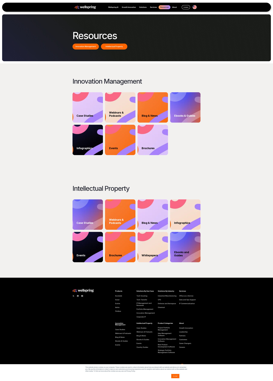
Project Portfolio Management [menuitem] (164, 329)
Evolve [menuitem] (117, 303)
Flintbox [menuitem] (118, 311)
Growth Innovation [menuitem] (129, 7)
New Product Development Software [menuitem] (166, 346)
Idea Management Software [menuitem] (164, 334)
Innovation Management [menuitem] (145, 313)
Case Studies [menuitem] (120, 329)
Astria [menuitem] (117, 307)
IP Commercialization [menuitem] (187, 303)
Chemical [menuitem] (161, 307)
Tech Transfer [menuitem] (141, 300)
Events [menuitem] (117, 345)
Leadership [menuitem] (183, 332)
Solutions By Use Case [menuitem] (145, 291)
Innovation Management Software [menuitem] (167, 340)
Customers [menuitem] (183, 339)
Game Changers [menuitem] (185, 343)
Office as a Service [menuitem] (186, 296)
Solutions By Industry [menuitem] (166, 291)
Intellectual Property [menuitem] (144, 323)
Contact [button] (185, 7)
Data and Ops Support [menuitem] (187, 300)
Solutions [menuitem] (143, 7)
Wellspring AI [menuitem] (113, 7)
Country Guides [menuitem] (142, 347)
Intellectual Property (114, 46)
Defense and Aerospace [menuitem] (167, 303)
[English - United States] (195, 7)
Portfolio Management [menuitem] (144, 309)
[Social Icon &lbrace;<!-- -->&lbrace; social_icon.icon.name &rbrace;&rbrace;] (74, 296)
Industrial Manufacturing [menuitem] (167, 296)
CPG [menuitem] (159, 300)
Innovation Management (86, 46)
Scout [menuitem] (117, 300)
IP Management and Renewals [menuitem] (144, 304)
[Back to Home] (85, 7)
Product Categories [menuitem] (165, 323)
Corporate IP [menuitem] (141, 317)
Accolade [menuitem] (118, 296)
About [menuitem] (174, 7)
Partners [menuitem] (182, 336)
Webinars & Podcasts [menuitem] (123, 333)
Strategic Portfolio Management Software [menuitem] (166, 351)
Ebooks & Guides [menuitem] (121, 341)
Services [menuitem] (153, 7)
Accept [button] (175, 376)
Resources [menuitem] (164, 7)
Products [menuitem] (118, 291)
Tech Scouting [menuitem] (141, 296)
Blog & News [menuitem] (120, 337)
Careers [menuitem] (182, 347)
